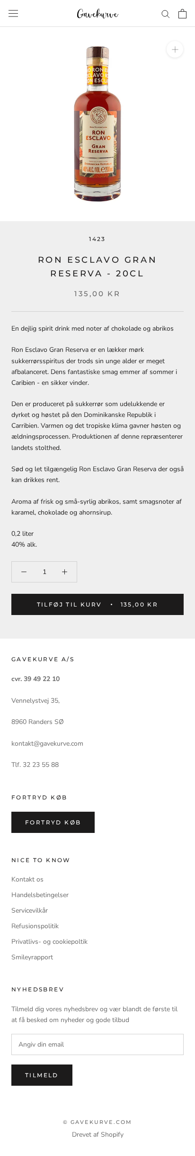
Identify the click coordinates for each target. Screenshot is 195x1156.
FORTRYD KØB (53, 822)
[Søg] (165, 13)
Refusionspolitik (35, 926)
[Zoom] (175, 49)
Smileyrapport (32, 957)
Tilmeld (42, 1075)
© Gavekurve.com (98, 1122)
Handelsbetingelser (40, 894)
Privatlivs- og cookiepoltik (49, 941)
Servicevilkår (29, 910)
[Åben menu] (13, 13)
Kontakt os (27, 879)
